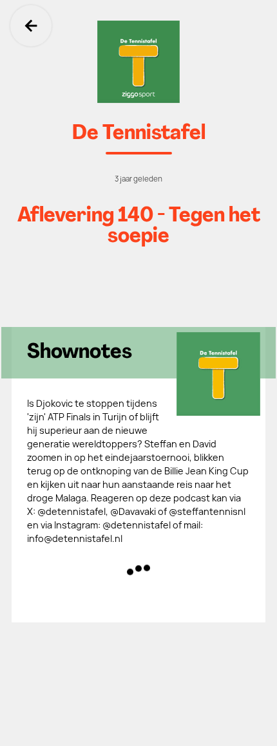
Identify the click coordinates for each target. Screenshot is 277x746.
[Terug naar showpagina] (138, 62)
